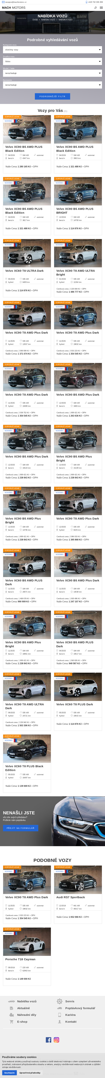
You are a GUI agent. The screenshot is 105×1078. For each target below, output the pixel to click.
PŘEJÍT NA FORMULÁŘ (21, 828)
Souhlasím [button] (9, 1073)
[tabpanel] (52, 22)
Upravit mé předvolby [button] (30, 1073)
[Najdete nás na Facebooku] (48, 1042)
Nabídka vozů (48, 20)
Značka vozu (9, 56)
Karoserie (7, 80)
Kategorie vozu (10, 45)
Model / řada (8, 68)
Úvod (35, 20)
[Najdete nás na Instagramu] (56, 1042)
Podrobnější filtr (53, 96)
